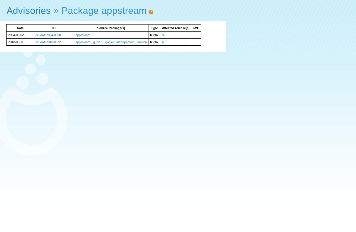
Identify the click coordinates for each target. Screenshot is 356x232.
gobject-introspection (119, 42)
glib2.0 (97, 42)
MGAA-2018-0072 (48, 42)
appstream (83, 35)
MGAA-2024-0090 (48, 35)
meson (142, 42)
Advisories (29, 10)
